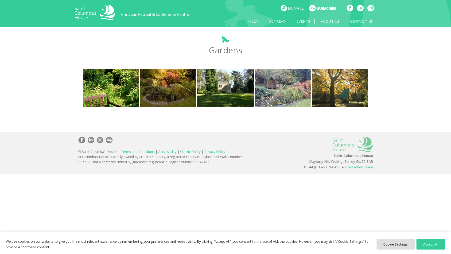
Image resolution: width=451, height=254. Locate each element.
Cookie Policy (190, 151)
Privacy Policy (214, 151)
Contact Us (361, 21)
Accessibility (167, 151)
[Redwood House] (225, 88)
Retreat (277, 21)
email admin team (359, 167)
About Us (330, 21)
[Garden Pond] (168, 88)
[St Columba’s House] (95, 19)
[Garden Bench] (111, 88)
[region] (225, 243)
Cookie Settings (395, 244)
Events (303, 21)
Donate (296, 8)
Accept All (430, 244)
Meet (253, 21)
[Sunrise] (340, 88)
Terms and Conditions (138, 151)
